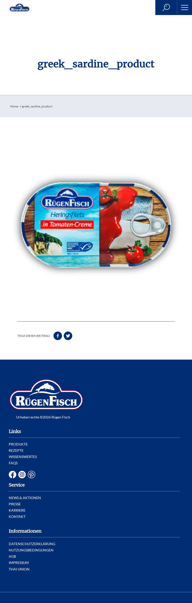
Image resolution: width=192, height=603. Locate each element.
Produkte (18, 444)
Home (14, 106)
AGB (12, 556)
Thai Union (19, 569)
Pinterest (31, 474)
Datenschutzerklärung (32, 544)
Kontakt (17, 516)
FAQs (13, 463)
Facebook (12, 474)
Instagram (22, 474)
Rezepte (16, 450)
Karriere (17, 510)
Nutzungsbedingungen (31, 550)
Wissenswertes (23, 457)
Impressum (19, 562)
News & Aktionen (25, 498)
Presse (15, 504)
